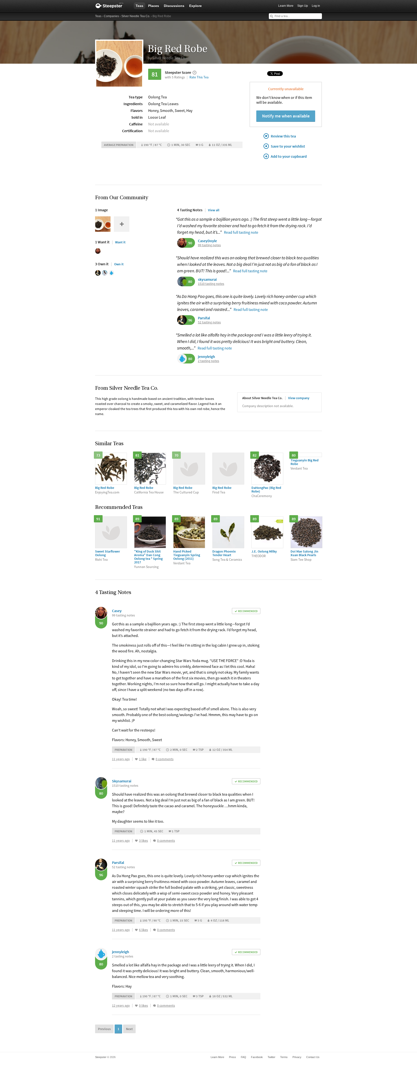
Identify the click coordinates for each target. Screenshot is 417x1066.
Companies (111, 16)
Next (129, 1029)
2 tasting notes (208, 361)
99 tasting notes (209, 245)
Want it (120, 242)
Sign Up (302, 5)
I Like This (136, 759)
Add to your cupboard (289, 156)
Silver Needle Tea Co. (135, 16)
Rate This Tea (198, 77)
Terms (284, 1057)
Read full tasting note (241, 232)
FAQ (243, 1057)
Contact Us (313, 1057)
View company (298, 398)
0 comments (165, 759)
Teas (139, 6)
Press (232, 1057)
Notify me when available (286, 116)
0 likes (143, 1005)
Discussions (174, 6)
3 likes (143, 840)
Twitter (271, 1057)
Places (153, 6)
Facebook (257, 1057)
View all (213, 210)
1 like (142, 759)
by (167, 57)
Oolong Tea (157, 97)
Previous (104, 1029)
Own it (119, 264)
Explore (195, 6)
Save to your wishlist (288, 146)
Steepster (112, 6)
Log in (316, 5)
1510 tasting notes (211, 284)
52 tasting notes (209, 322)
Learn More (285, 5)
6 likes (143, 930)
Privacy (296, 1057)
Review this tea (283, 136)
